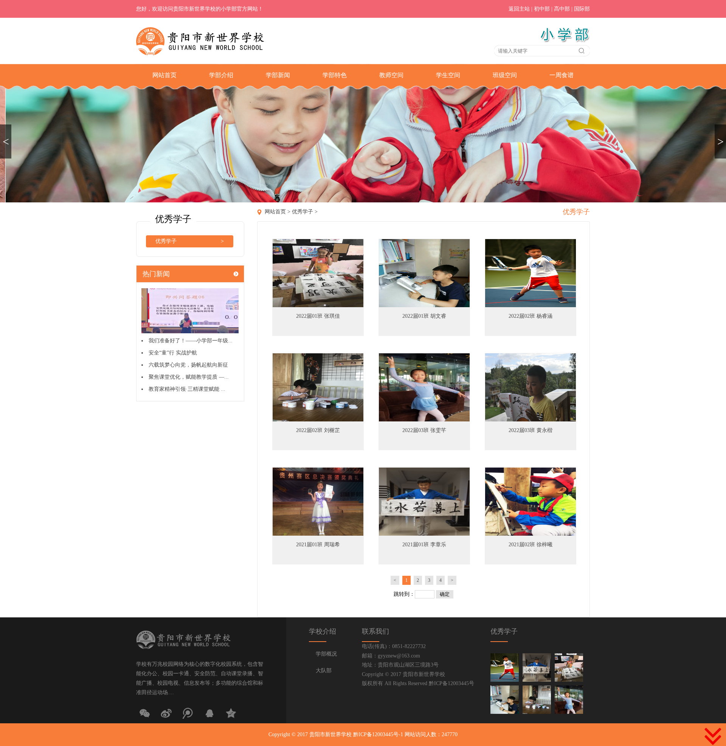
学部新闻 (278, 75)
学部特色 (335, 75)
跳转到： (404, 594)
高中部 (562, 9)
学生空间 (448, 75)
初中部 (542, 9)
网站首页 (164, 75)
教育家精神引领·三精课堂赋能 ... (187, 389)
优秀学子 (189, 241)
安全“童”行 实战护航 (173, 353)
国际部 (582, 9)
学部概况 (326, 654)
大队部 (324, 670)
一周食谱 (561, 75)
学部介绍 (221, 75)
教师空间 (391, 75)
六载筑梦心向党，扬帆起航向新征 (188, 365)
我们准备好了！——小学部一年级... (191, 340)
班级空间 (505, 75)
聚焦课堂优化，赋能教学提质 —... (189, 377)
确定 (445, 594)
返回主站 (519, 9)
